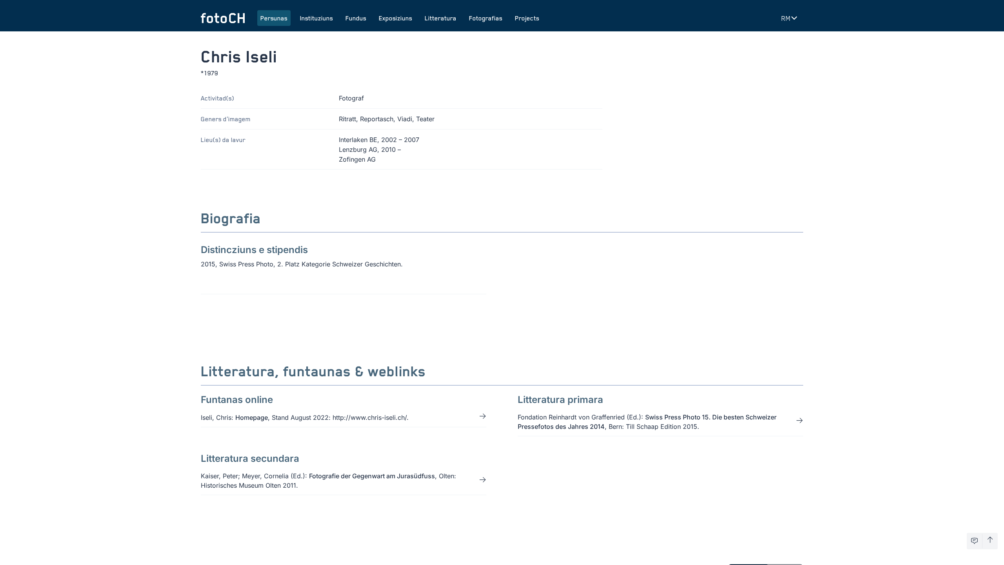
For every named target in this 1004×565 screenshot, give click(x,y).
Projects (527, 18)
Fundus (356, 18)
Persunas (273, 18)
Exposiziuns (395, 18)
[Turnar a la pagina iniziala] (223, 18)
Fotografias (485, 18)
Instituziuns (316, 18)
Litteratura (441, 18)
